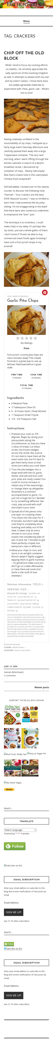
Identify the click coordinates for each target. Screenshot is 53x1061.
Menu (26, 21)
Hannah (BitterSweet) (14, 672)
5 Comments (10, 675)
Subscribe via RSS (14, 865)
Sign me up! (13, 912)
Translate (25, 833)
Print (26, 348)
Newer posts (42, 687)
